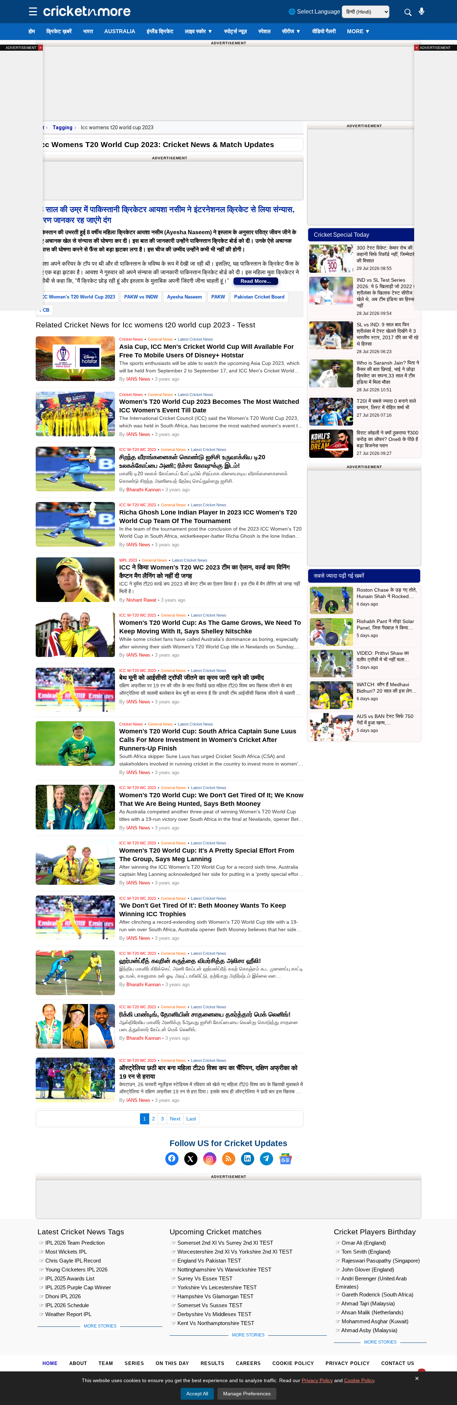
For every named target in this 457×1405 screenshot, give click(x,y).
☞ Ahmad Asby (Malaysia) (366, 1330)
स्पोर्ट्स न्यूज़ (235, 31)
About (78, 1363)
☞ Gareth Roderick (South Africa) (374, 1294)
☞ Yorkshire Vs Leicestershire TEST (214, 1287)
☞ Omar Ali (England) (361, 1243)
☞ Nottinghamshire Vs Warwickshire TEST (221, 1269)
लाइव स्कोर (199, 31)
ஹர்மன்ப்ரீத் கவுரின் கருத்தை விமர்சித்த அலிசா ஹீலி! (190, 960)
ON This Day (172, 1363)
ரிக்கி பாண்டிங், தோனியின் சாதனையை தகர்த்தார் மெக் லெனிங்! (205, 1014)
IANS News (139, 379)
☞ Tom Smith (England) (363, 1252)
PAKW (218, 297)
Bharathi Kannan (143, 489)
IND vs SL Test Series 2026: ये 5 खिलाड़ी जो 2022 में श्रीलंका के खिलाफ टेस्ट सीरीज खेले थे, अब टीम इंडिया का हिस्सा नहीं (386, 292)
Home (50, 1363)
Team (106, 1363)
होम (32, 31)
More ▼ (358, 31)
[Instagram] (209, 1158)
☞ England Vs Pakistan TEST (206, 1261)
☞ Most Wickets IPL (63, 1252)
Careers (248, 1363)
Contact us (398, 1363)
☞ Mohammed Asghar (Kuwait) (372, 1321)
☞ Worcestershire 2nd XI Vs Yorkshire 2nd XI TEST (231, 1252)
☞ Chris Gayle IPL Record (70, 1261)
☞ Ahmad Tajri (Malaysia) (365, 1303)
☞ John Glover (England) (365, 1269)
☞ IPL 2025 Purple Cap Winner (75, 1287)
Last (191, 1119)
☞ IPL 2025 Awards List (66, 1278)
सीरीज (291, 31)
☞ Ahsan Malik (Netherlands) (369, 1312)
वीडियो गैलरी (324, 31)
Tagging (62, 127)
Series (134, 1363)
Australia (119, 31)
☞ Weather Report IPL (65, 1314)
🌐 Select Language (314, 12)
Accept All (197, 1393)
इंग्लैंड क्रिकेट (160, 31)
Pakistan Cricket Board (259, 297)
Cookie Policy (293, 1363)
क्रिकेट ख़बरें (59, 31)
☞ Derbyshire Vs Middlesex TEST (211, 1314)
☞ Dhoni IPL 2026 (60, 1296)
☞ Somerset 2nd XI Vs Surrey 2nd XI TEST (222, 1243)
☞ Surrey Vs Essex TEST (201, 1278)
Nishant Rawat (141, 600)
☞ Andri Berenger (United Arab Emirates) (371, 1279)
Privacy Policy (348, 1363)
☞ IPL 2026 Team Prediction (72, 1243)
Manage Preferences (247, 1393)
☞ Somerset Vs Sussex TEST (206, 1305)
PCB (44, 310)
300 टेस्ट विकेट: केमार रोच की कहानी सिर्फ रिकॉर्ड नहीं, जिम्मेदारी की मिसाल (386, 254)
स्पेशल (264, 31)
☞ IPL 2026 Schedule (64, 1305)
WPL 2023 (128, 560)
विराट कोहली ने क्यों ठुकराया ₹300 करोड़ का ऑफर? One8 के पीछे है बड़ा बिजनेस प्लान (387, 439)
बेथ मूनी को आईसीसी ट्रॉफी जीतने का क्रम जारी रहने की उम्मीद (191, 677)
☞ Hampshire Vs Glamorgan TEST (212, 1296)
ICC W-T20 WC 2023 (137, 449)
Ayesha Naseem (184, 297)
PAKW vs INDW (141, 297)
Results (213, 1363)
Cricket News (131, 339)
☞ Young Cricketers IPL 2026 (73, 1269)
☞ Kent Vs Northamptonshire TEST (212, 1323)
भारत (88, 31)
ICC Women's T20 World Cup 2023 (77, 297)
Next (175, 1119)
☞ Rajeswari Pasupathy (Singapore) (378, 1261)
